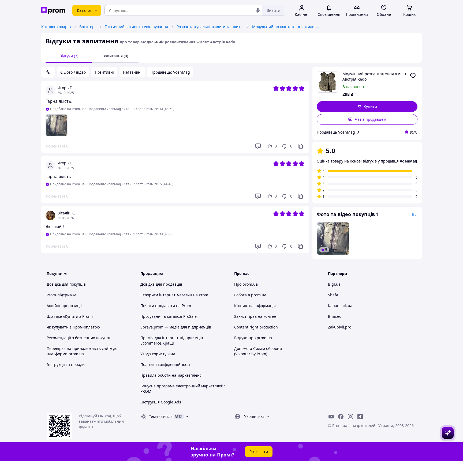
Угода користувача (157, 353)
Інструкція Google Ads (160, 402)
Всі (414, 214)
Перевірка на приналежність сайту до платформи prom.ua (82, 351)
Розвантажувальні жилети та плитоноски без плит (210, 26)
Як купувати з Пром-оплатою (73, 327)
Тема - (161, 416)
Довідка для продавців (161, 284)
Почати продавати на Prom (165, 305)
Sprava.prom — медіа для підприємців (175, 327)
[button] (367, 106)
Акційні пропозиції (64, 305)
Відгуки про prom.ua (253, 337)
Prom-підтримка (61, 294)
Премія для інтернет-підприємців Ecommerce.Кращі (171, 340)
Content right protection (256, 327)
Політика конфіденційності (165, 364)
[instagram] (350, 416)
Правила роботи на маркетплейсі (171, 375)
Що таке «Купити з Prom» (70, 316)
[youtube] (331, 416)
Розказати (258, 451)
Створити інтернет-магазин (166, 294)
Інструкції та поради (66, 364)
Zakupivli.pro (339, 327)
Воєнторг (87, 26)
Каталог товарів (56, 26)
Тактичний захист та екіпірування (136, 26)
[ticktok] (360, 416)
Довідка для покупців (66, 284)
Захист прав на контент (256, 316)
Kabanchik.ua (340, 305)
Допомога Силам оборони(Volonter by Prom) (258, 351)
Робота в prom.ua (250, 294)
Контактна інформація (255, 305)
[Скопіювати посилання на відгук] (300, 146)
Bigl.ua (334, 284)
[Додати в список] (412, 75)
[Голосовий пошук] (257, 10)
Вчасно (334, 316)
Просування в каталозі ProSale (168, 316)
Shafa (333, 294)
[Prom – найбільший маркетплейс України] (53, 10)
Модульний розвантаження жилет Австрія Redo (285, 26)
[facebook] (341, 416)
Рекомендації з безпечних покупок (79, 337)
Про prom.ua (246, 284)
